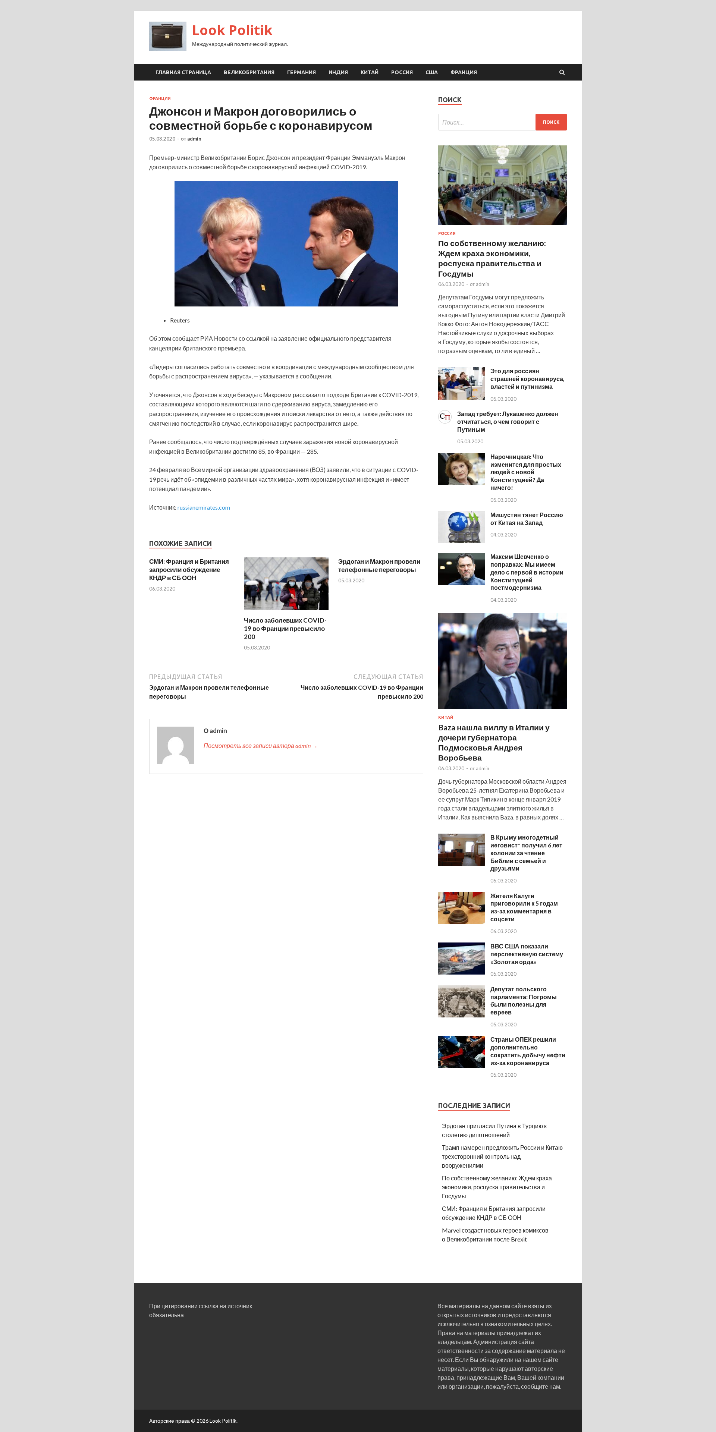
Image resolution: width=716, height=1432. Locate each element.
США (431, 72)
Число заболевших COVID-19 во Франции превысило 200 (285, 628)
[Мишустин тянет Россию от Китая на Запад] (461, 540)
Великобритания (249, 72)
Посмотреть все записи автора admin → (261, 745)
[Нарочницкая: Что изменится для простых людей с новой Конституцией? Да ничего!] (461, 482)
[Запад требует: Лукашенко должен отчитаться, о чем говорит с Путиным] (445, 421)
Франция (463, 72)
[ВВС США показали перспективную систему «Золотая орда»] (461, 972)
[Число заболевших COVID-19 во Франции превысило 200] (286, 611)
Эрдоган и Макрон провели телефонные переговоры (379, 565)
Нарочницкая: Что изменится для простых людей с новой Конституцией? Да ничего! (525, 472)
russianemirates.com (204, 507)
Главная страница (183, 72)
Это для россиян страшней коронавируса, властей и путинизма (527, 378)
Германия (301, 72)
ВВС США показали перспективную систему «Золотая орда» (526, 953)
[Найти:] (502, 122)
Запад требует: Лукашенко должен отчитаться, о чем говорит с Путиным (507, 421)
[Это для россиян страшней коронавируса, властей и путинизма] (461, 397)
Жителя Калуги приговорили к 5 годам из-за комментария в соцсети (524, 907)
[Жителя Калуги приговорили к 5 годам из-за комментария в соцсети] (461, 921)
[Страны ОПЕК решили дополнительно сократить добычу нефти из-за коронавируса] (461, 1065)
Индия (338, 72)
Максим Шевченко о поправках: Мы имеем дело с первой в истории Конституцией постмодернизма (526, 572)
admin (194, 139)
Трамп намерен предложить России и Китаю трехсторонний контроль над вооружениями (502, 1156)
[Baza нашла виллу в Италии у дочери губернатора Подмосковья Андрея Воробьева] (502, 710)
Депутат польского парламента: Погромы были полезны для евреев (523, 1000)
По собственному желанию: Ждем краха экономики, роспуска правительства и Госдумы (497, 1186)
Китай (370, 72)
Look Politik (232, 30)
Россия (402, 72)
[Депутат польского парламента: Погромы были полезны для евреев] (461, 1015)
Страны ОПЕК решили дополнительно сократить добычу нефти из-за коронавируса (527, 1051)
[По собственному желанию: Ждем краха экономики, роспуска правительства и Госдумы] (502, 226)
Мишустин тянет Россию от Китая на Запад (526, 518)
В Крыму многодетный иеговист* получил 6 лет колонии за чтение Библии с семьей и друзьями (526, 853)
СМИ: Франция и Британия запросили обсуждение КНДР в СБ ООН (189, 569)
